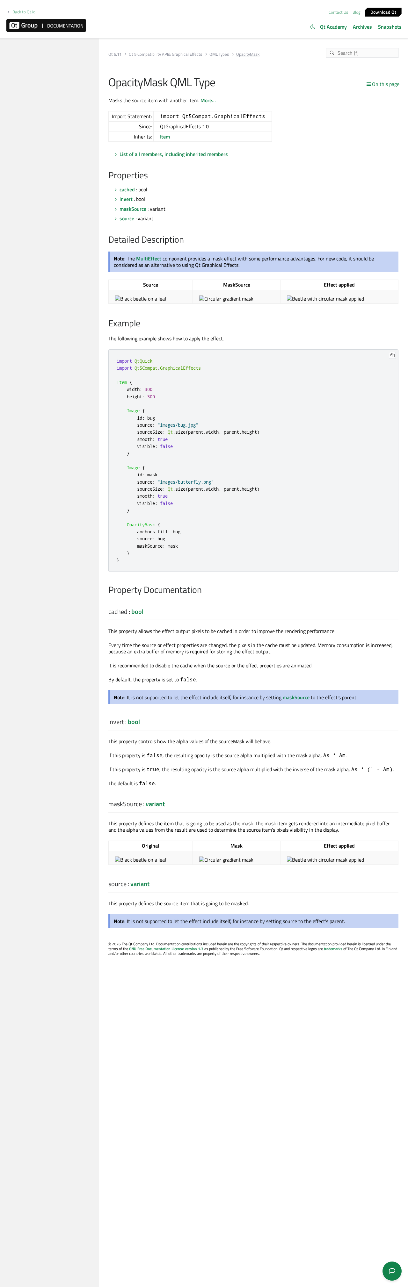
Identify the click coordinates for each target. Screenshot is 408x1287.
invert (126, 199)
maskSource (133, 209)
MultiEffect (148, 258)
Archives (362, 27)
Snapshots (390, 27)
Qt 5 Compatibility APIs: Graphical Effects (165, 54)
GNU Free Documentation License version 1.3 (166, 949)
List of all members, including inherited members (174, 154)
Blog (357, 12)
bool (137, 611)
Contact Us (338, 12)
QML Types (219, 54)
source (127, 218)
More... (208, 100)
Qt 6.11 (114, 54)
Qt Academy (333, 27)
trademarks (333, 949)
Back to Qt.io (23, 12)
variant (155, 804)
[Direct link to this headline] (151, 175)
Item (165, 136)
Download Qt (383, 11)
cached (127, 189)
